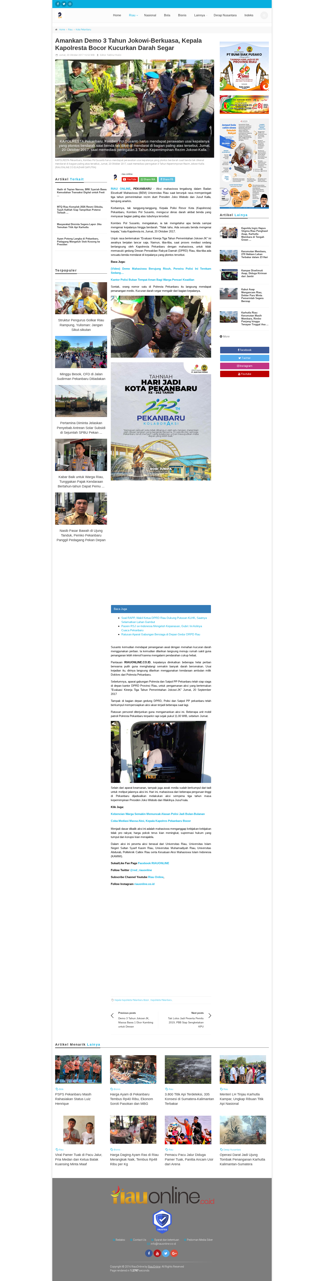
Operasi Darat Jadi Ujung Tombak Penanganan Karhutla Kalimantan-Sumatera (242, 1159)
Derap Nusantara (225, 15)
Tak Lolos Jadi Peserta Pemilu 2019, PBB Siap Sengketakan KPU (186, 1022)
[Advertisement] (161, 578)
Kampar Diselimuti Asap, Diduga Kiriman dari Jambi (254, 273)
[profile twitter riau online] (64, 4)
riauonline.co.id (144, 884)
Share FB (167, 179)
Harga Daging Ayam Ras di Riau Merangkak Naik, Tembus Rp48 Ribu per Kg (134, 1159)
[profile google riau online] (174, 1253)
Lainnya (199, 15)
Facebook (245, 349)
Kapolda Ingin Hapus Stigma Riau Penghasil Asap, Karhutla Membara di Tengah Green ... (254, 234)
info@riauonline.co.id (163, 1243)
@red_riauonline (140, 870)
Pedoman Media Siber (200, 1239)
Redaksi (120, 1239)
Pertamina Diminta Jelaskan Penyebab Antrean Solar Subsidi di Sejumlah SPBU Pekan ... (81, 427)
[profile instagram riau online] (70, 4)
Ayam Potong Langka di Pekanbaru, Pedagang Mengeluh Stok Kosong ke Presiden (78, 241)
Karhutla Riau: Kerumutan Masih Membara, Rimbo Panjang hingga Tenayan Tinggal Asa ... (254, 318)
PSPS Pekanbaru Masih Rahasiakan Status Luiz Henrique (73, 1099)
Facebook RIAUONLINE (153, 863)
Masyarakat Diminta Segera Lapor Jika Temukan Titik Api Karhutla (79, 226)
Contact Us (139, 1239)
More (226, 336)
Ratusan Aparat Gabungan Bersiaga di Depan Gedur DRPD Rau (160, 634)
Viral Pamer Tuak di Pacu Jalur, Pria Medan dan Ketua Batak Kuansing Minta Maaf (78, 1159)
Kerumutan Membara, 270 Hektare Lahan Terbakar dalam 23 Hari (254, 254)
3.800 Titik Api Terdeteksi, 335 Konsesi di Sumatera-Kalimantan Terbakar (189, 1099)
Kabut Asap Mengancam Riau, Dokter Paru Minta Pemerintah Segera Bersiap (252, 295)
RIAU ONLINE (120, 188)
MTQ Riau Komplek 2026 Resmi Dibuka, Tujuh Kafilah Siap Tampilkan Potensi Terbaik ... (80, 209)
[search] (264, 15)
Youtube (245, 373)
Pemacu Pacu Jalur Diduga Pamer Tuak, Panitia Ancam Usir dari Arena (189, 1159)
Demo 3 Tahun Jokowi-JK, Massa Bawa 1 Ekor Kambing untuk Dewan (135, 1022)
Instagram (245, 365)
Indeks (248, 15)
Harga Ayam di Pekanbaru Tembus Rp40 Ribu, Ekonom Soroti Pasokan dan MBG (131, 1099)
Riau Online (156, 877)
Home (117, 15)
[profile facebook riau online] (58, 4)
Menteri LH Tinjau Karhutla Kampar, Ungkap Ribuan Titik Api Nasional (241, 1099)
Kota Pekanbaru (83, 29)
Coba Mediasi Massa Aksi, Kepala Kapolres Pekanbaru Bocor (151, 820)
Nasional (150, 15)
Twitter (246, 358)
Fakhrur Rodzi (114, 55)
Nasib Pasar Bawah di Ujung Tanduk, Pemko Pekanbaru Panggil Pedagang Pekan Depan (81, 535)
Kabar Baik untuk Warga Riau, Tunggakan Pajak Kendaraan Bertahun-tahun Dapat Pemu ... (81, 481)
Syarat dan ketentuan (166, 1239)
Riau (132, 15)
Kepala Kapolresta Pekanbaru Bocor (132, 1000)
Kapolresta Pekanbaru (161, 1000)
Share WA (149, 179)
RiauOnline (154, 1266)
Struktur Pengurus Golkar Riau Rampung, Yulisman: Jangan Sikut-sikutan (81, 324)
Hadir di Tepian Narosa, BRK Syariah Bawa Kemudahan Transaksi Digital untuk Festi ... (81, 192)
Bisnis (182, 15)
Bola (167, 15)
